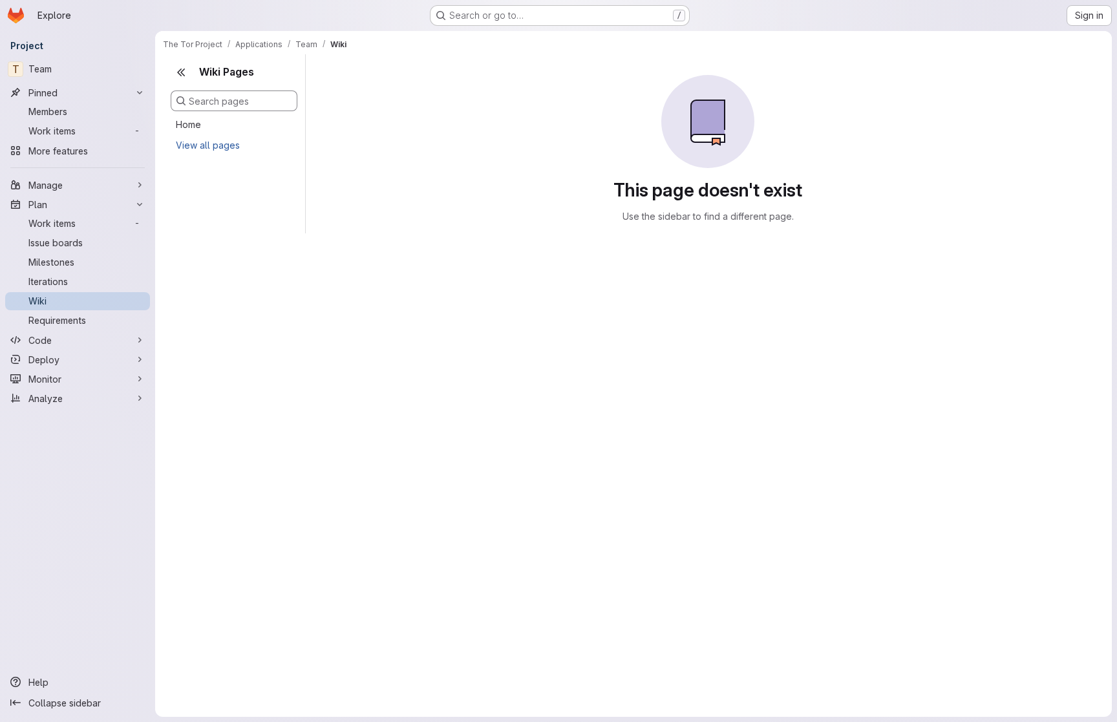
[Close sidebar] (181, 72)
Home (188, 124)
